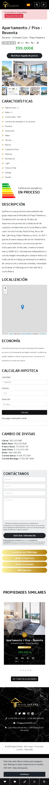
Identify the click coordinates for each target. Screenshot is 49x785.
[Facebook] (16, 713)
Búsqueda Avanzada (14, 16)
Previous (5, 73)
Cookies (19, 749)
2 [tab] (20, 670)
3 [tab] (23, 670)
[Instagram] (28, 713)
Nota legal (28, 746)
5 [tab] (28, 670)
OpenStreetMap (26, 334)
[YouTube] (24, 713)
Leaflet (11, 334)
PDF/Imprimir (24, 570)
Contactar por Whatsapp (24, 552)
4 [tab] (25, 670)
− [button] (5, 291)
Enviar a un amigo (24, 564)
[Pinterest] (32, 713)
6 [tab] (30, 670)
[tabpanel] (24, 634)
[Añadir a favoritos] (24, 634)
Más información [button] (20, 768)
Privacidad (38, 746)
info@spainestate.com (26, 723)
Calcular (24, 412)
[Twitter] (19, 713)
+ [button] (5, 288)
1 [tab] (18, 670)
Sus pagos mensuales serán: (14, 418)
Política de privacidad (37, 526)
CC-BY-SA (43, 334)
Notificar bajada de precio (24, 55)
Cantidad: (6, 377)
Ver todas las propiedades (25, 678)
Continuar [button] (24, 774)
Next (44, 73)
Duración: (6, 399)
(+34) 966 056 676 (35, 718)
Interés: (5, 388)
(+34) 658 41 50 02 (17, 718)
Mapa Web (28, 749)
